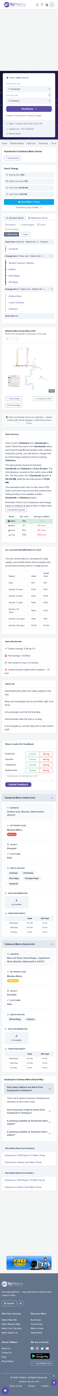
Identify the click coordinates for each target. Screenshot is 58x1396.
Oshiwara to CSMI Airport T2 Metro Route (25, 1180)
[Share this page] (53, 1375)
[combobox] (29, 89)
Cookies (45, 1386)
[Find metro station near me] (41, 4)
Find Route (27, 108)
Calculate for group (16, 510)
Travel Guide (37, 1324)
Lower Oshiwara (16, 302)
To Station (12, 95)
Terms (29, 423)
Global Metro (37, 1332)
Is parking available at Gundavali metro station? (27, 1122)
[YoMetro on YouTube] (47, 1348)
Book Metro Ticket (30, 202)
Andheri (12, 269)
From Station (13, 84)
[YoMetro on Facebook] (32, 1348)
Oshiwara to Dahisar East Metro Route (23, 1187)
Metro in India (37, 1328)
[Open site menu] (52, 5)
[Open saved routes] (54, 1382)
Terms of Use (15, 1386)
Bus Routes (36, 1320)
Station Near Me (9, 1320)
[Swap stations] (49, 95)
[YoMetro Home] (14, 4)
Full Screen (14, 398)
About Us (6, 1348)
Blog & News (8, 1361)
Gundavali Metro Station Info (20, 797)
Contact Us (7, 1352)
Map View (12, 234)
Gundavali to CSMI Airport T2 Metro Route (25, 1155)
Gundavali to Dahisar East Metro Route (23, 1162)
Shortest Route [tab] (16, 218)
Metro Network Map (11, 1324)
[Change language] (46, 5)
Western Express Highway (21, 263)
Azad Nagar (14, 275)
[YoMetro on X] (42, 1348)
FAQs (4, 1357)
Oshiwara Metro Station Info (20, 944)
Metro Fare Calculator (12, 1328)
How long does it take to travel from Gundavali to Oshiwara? (26, 1111)
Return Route (15, 134)
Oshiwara (13, 309)
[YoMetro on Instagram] (37, 1348)
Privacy (31, 1386)
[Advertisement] (29, 42)
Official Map (14, 405)
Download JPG (44, 398)
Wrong (46, 754)
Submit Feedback (18, 784)
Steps (25, 234)
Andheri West (15, 296)
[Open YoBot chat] (5, 1390)
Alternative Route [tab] (39, 218)
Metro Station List (10, 1332)
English (10, 1303)
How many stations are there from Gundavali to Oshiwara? (25, 1089)
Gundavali (13, 249)
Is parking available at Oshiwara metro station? (27, 1133)
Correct (32, 754)
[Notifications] (37, 5)
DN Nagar (13, 282)
